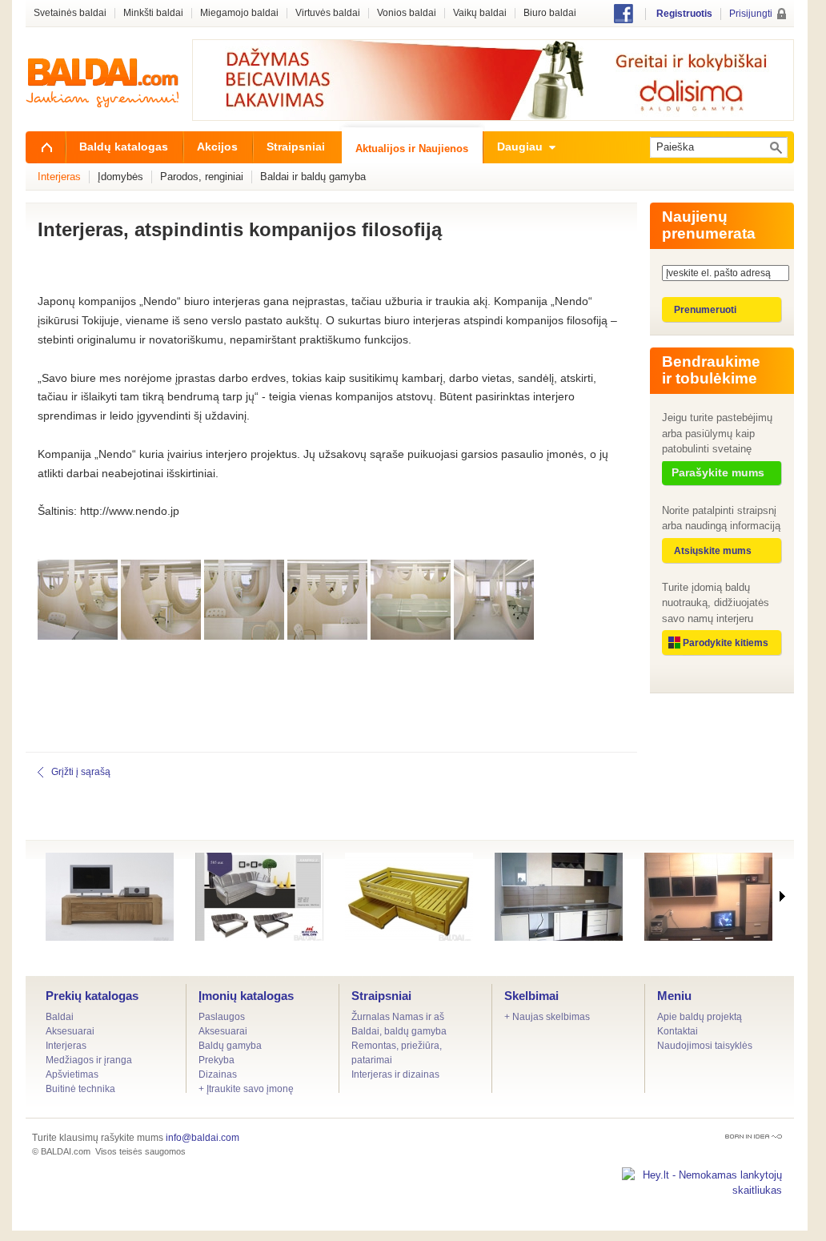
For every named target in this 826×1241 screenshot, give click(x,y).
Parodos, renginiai (201, 177)
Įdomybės (120, 177)
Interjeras (66, 1045)
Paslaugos (221, 1016)
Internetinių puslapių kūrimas (753, 1137)
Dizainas (217, 1074)
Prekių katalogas (92, 995)
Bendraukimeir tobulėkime (711, 370)
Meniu (674, 995)
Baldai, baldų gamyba (399, 1031)
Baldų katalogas (123, 146)
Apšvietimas (72, 1074)
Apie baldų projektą (699, 1016)
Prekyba (216, 1060)
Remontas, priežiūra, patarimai (396, 1053)
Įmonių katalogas (246, 995)
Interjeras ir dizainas (395, 1074)
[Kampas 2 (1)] (259, 897)
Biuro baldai (549, 13)
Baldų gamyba (230, 1045)
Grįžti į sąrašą (80, 771)
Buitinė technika (80, 1088)
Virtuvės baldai (327, 13)
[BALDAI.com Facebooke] (623, 20)
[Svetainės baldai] (708, 897)
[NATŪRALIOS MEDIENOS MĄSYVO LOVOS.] (409, 897)
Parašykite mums (718, 472)
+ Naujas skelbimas (547, 1016)
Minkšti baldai (153, 13)
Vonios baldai (406, 13)
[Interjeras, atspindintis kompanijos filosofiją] (78, 635)
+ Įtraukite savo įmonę (246, 1088)
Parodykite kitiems (725, 643)
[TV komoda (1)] (110, 897)
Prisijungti (750, 13)
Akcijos (217, 146)
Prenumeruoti (705, 309)
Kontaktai (677, 1031)
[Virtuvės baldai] (559, 897)
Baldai (60, 1016)
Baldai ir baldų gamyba (313, 177)
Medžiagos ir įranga (89, 1060)
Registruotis (684, 13)
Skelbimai (531, 995)
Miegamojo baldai (239, 13)
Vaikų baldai (480, 13)
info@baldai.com (202, 1137)
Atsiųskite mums (713, 550)
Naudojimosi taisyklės (704, 1045)
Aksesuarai (70, 1031)
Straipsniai (381, 995)
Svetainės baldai (70, 13)
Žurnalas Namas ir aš (397, 1016)
